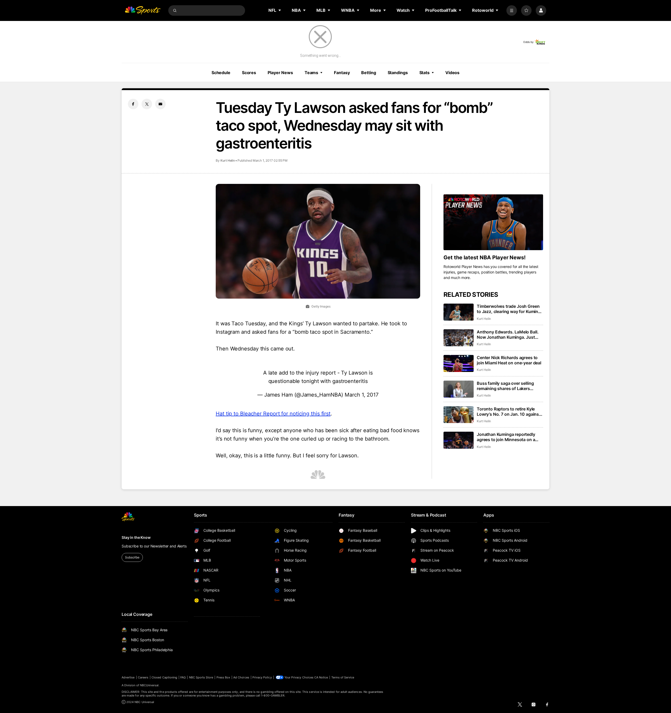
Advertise (128, 677)
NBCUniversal (149, 685)
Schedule (221, 72)
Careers (143, 677)
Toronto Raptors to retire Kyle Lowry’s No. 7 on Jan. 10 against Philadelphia (508, 411)
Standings (398, 72)
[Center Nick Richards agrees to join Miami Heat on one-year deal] (458, 363)
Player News (280, 72)
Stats (424, 72)
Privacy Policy (262, 677)
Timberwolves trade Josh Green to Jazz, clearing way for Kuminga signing (510, 309)
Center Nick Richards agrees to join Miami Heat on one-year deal (509, 360)
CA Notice (321, 677)
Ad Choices (241, 677)
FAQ (183, 677)
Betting (368, 72)
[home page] (142, 10)
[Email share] (160, 104)
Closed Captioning (164, 677)
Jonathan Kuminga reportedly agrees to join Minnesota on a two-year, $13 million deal (506, 437)
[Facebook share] (133, 104)
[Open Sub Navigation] (280, 10)
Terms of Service (342, 677)
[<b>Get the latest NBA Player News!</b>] (493, 222)
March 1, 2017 (361, 395)
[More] (511, 10)
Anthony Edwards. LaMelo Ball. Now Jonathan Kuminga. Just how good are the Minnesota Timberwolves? (507, 334)
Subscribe (132, 557)
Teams (311, 72)
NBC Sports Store (201, 677)
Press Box (223, 677)
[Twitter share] (147, 104)
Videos (452, 72)
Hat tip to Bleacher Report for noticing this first (273, 413)
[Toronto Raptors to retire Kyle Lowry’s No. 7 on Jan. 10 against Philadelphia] (458, 414)
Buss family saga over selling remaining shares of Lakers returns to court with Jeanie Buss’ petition (510, 386)
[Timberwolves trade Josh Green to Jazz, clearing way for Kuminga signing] (458, 312)
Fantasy (342, 72)
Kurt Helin (227, 160)
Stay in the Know (136, 537)
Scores (249, 72)
